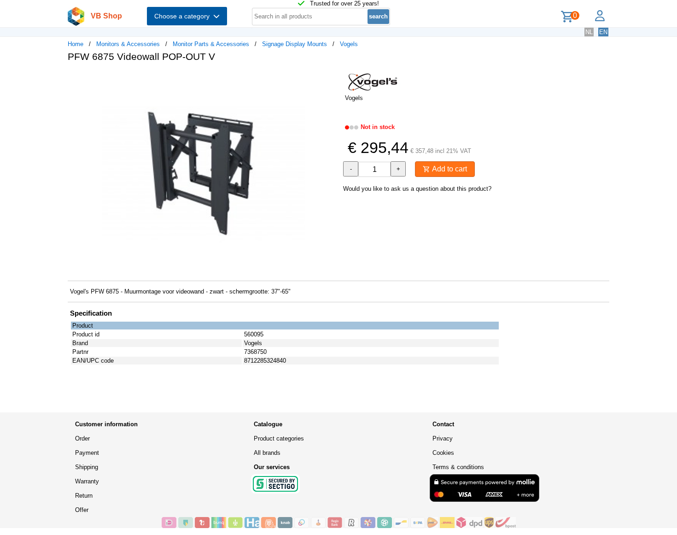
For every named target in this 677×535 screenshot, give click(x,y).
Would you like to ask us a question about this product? (417, 188)
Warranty (87, 481)
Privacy (442, 438)
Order (82, 438)
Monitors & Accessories (128, 44)
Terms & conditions (458, 467)
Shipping (86, 467)
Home (75, 44)
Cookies (443, 452)
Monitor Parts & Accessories (211, 44)
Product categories (279, 438)
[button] (330, 78)
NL (589, 32)
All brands (267, 452)
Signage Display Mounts (294, 44)
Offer (81, 509)
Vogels (349, 44)
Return (84, 495)
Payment (87, 452)
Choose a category (183, 16)
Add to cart (448, 169)
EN (603, 32)
